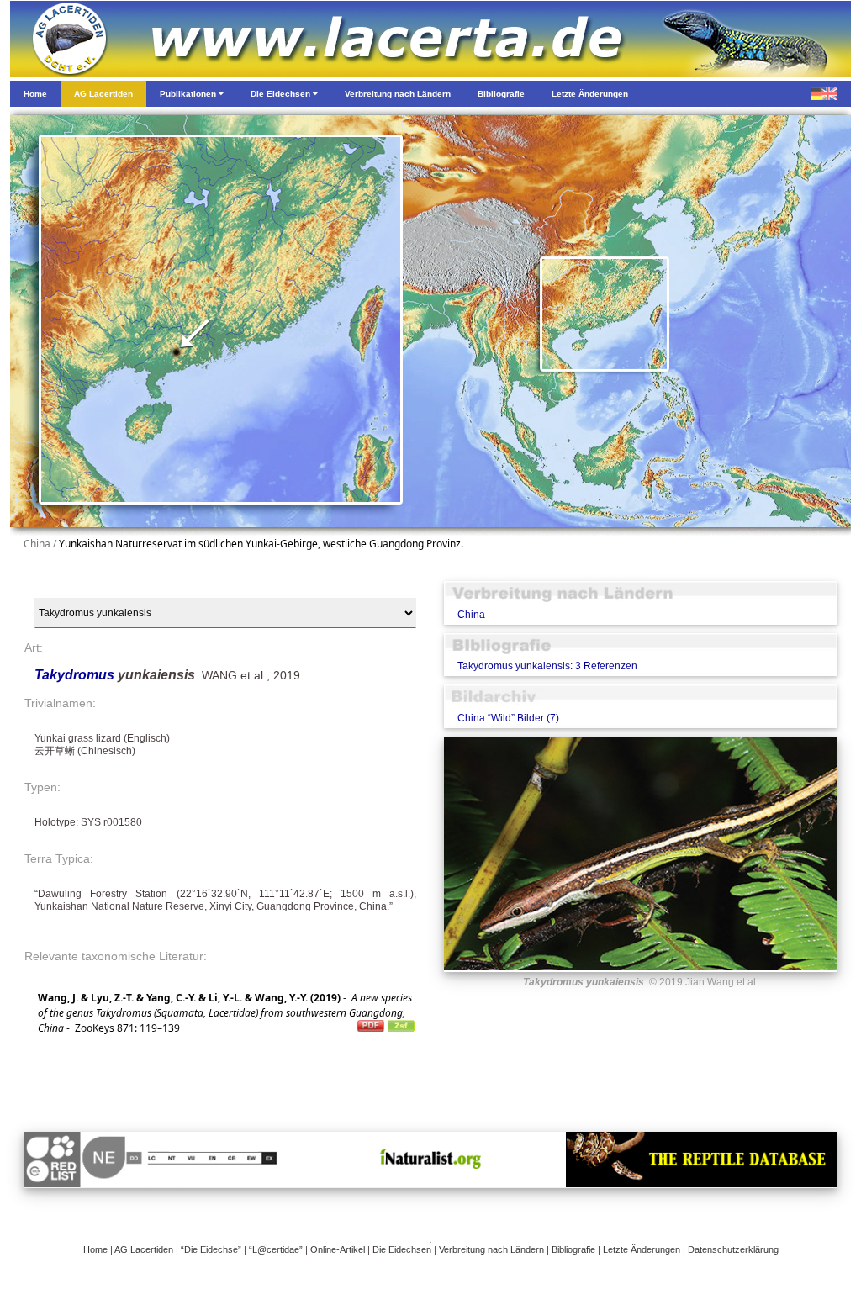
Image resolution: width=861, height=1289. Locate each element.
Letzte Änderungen (641, 1249)
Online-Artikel (337, 1249)
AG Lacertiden (143, 1249)
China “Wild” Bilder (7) (508, 718)
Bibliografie (573, 1249)
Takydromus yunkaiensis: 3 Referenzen (547, 666)
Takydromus (76, 675)
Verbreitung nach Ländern (491, 1249)
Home (95, 1249)
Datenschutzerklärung (733, 1249)
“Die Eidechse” (211, 1249)
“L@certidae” (276, 1249)
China (471, 615)
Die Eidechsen (401, 1249)
